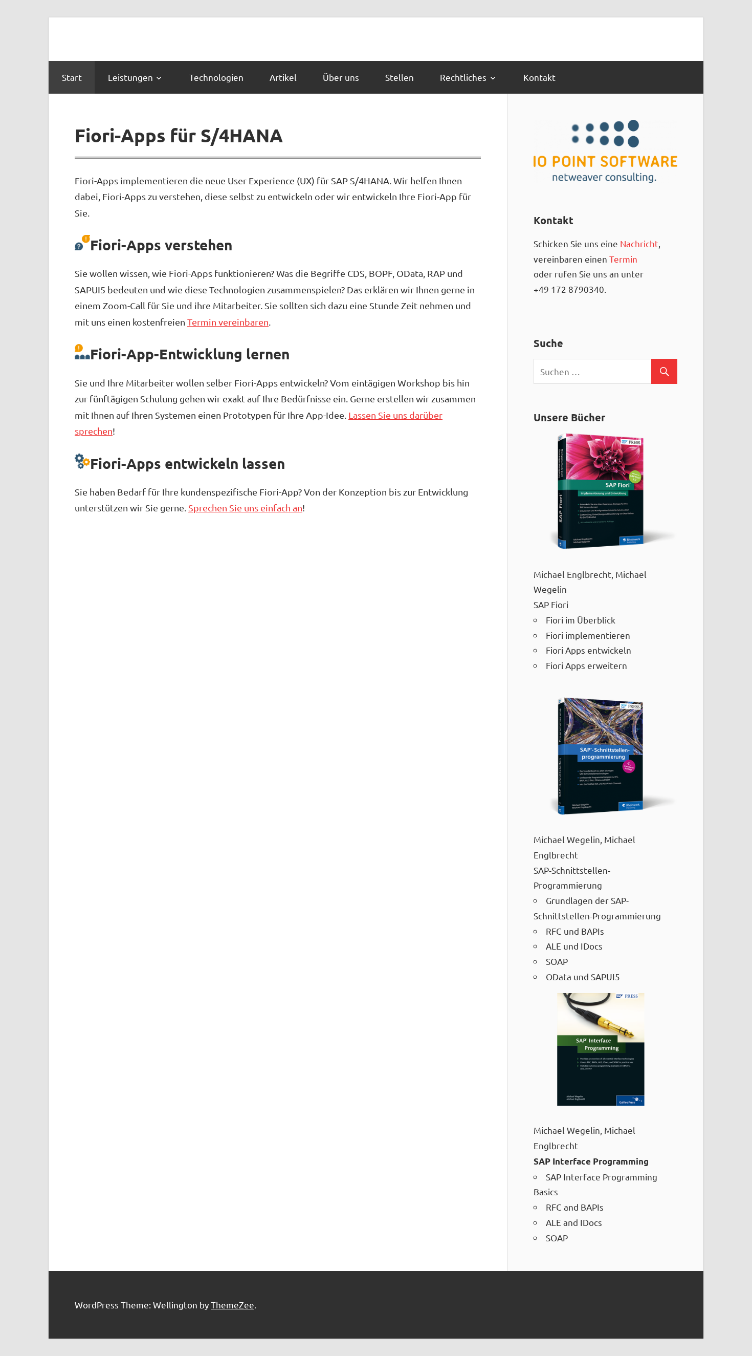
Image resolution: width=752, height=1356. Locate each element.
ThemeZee (232, 1304)
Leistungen (130, 77)
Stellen (399, 77)
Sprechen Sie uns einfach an (245, 507)
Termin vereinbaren (228, 321)
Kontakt (539, 77)
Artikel (283, 77)
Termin (623, 258)
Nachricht (639, 243)
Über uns (341, 77)
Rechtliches (463, 77)
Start (72, 77)
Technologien (216, 77)
